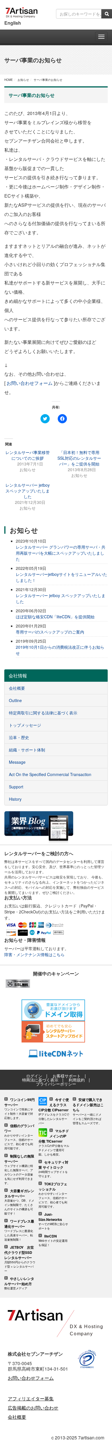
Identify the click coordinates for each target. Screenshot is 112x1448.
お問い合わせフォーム (30, 383)
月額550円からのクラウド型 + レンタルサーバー (19, 1259)
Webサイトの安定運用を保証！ (52, 1240)
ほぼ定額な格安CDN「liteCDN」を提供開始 (55, 616)
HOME (8, 80)
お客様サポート (67, 1076)
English (12, 23)
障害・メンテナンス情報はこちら (34, 954)
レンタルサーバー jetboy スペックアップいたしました (27, 490)
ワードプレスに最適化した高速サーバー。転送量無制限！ (19, 1230)
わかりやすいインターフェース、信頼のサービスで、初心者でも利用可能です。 (19, 1137)
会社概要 (17, 1417)
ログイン (34, 1076)
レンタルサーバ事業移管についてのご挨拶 (27, 455)
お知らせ (23, 80)
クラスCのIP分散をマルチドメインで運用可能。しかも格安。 (53, 1142)
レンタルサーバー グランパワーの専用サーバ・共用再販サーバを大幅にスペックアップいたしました (60, 553)
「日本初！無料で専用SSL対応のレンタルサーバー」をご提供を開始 (79, 458)
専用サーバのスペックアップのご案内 (50, 632)
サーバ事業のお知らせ (48, 80)
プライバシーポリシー (56, 1084)
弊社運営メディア (19, 1283)
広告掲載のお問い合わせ (33, 1407)
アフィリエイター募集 (31, 1398)
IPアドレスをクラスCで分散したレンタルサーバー (53, 1111)
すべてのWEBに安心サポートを (53, 1221)
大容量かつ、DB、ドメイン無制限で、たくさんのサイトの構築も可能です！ (19, 1202)
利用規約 (77, 1080)
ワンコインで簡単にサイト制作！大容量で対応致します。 (19, 1109)
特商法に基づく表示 (40, 1080)
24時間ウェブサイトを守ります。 (53, 1169)
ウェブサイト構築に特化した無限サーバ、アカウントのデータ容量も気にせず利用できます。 (19, 1169)
